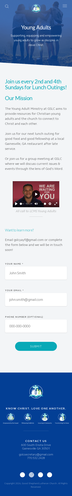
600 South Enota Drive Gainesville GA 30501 (36, 446)
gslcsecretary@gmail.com (36, 454)
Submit (36, 346)
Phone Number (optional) (24, 316)
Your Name (14, 263)
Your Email (14, 290)
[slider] (22, 203)
